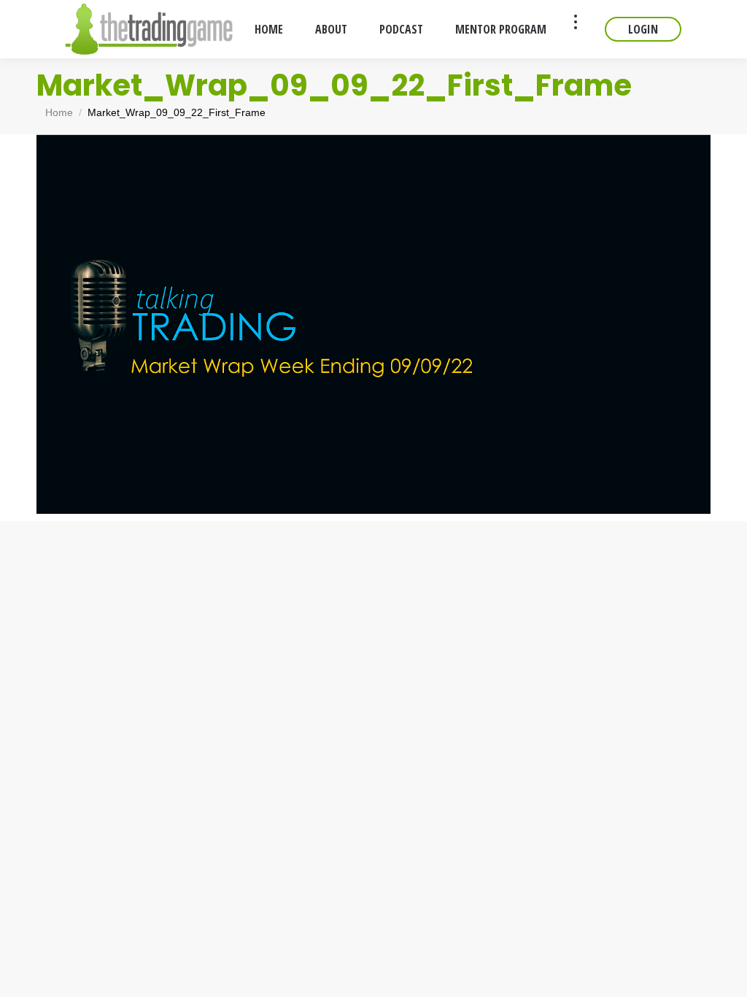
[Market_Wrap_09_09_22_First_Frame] (373, 324)
